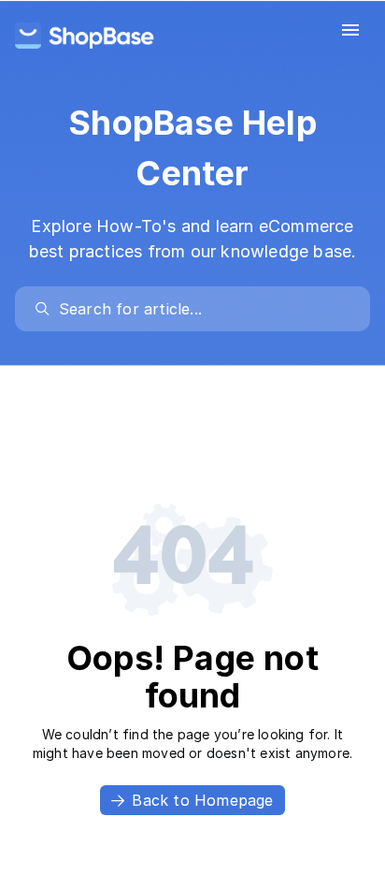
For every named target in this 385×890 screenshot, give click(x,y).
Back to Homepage (202, 800)
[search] (201, 309)
